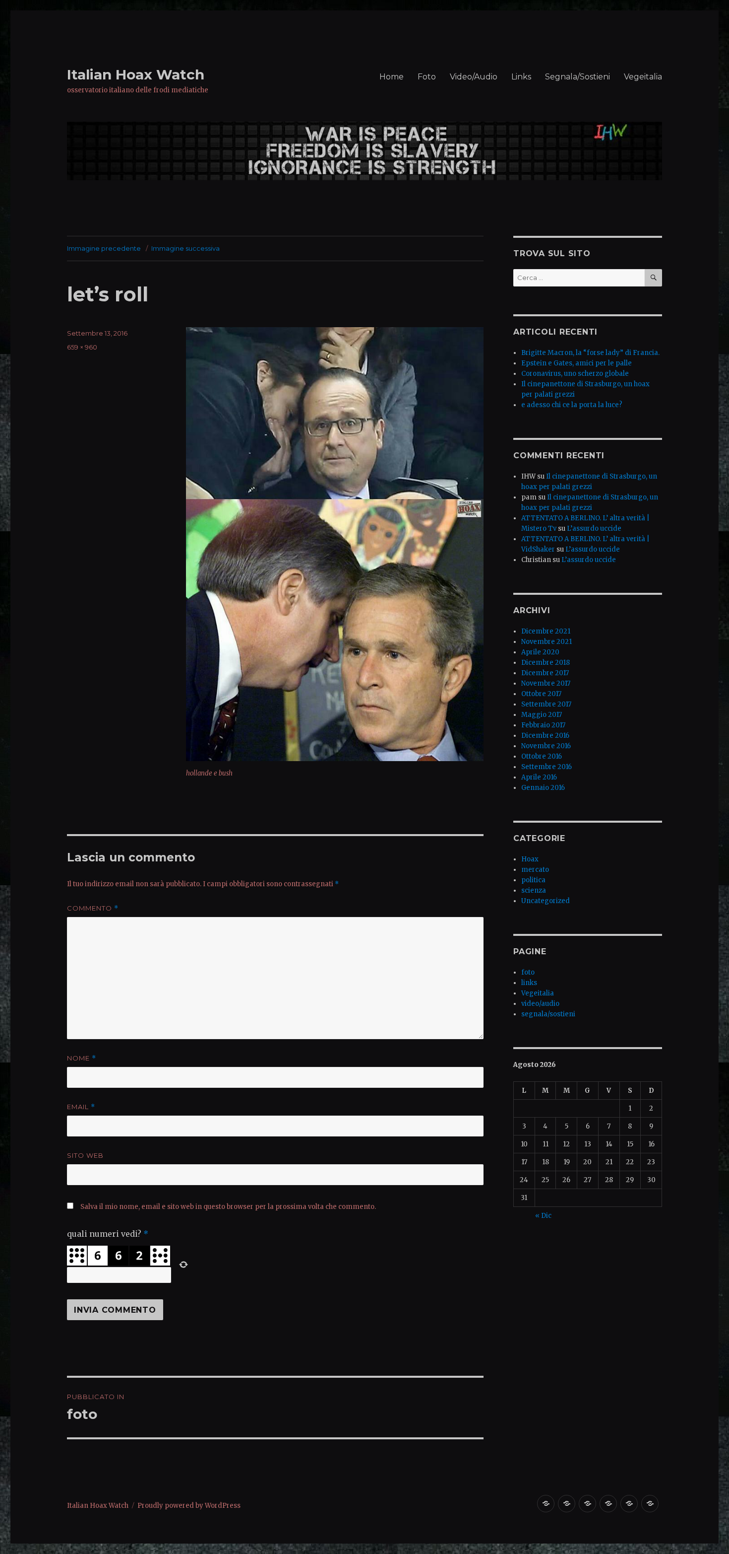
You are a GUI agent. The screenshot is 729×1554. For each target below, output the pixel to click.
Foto (427, 76)
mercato (535, 869)
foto (528, 972)
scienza (533, 890)
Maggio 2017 (541, 714)
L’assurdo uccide (594, 528)
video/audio (540, 1003)
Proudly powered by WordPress (189, 1505)
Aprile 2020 (540, 652)
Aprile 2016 (539, 777)
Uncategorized (545, 901)
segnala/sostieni (548, 1014)
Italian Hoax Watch (135, 74)
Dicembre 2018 (545, 662)
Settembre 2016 (546, 767)
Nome (81, 1058)
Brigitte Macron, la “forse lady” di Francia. (590, 353)
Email (81, 1107)
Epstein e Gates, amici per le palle (576, 363)
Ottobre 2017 (541, 694)
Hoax (530, 859)
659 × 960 (82, 347)
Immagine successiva (185, 248)
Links (521, 76)
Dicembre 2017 (545, 673)
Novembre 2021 (546, 641)
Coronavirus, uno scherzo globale (575, 373)
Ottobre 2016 (541, 756)
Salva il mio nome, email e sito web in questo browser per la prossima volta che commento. (228, 1206)
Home (391, 76)
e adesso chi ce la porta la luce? (571, 405)
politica (533, 880)
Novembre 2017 (545, 683)
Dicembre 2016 (545, 735)
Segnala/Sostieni (577, 76)
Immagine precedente (104, 248)
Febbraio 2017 (543, 725)
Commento (93, 908)
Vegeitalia (643, 76)
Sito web (85, 1155)
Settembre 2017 (546, 704)
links (529, 983)
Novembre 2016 (546, 746)
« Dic (543, 1215)
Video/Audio (473, 76)
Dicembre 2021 (545, 631)
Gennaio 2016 (543, 787)
